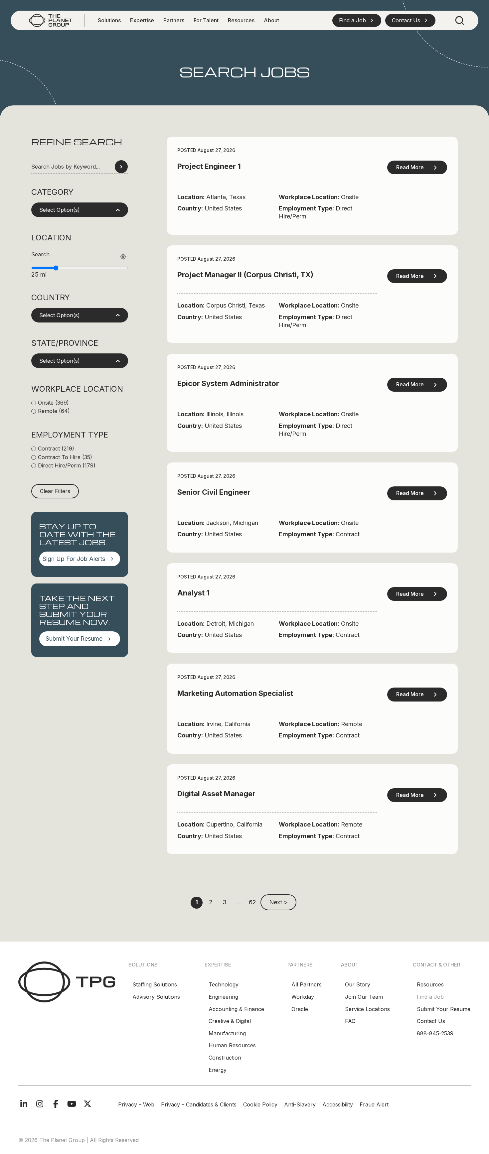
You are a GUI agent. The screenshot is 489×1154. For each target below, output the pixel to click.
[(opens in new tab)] (66, 981)
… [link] (238, 902)
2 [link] (211, 902)
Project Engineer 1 (209, 166)
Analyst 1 (193, 592)
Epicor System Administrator (228, 383)
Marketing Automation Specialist (235, 693)
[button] (356, 20)
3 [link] (225, 902)
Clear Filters (55, 491)
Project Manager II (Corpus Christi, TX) (245, 274)
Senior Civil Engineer (213, 492)
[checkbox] (79, 403)
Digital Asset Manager (216, 793)
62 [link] (252, 902)
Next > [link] (278, 902)
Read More (410, 167)
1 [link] (196, 902)
